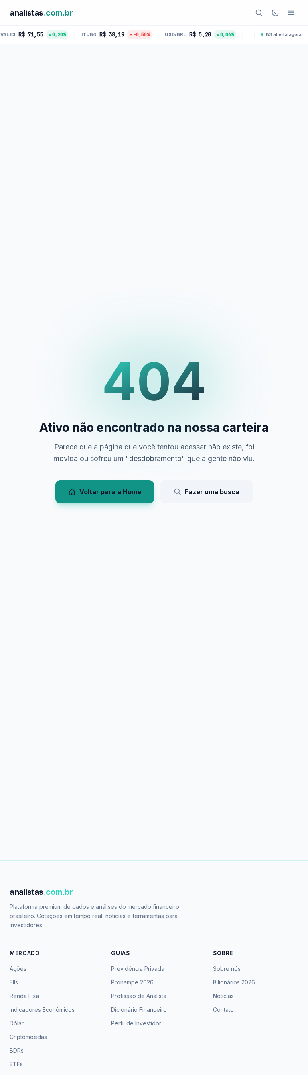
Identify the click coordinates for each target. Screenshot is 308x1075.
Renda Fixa (24, 995)
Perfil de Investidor (136, 1023)
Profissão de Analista (138, 995)
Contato (223, 1009)
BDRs (17, 1050)
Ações (18, 968)
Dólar (17, 1023)
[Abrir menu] (291, 13)
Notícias (223, 995)
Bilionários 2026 (234, 982)
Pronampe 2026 (132, 982)
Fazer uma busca (212, 492)
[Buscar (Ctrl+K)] (259, 13)
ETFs (16, 1064)
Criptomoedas (28, 1036)
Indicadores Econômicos (42, 1009)
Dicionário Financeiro (139, 1009)
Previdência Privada (137, 968)
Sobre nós (227, 968)
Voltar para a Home (110, 492)
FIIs (14, 982)
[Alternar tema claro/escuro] (275, 13)
